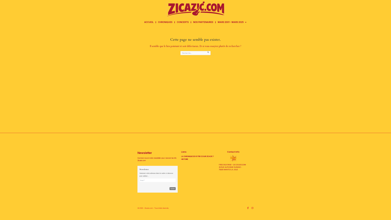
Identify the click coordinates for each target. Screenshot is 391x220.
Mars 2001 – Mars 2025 (231, 22)
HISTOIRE (184, 159)
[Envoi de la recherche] (208, 52)
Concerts (183, 22)
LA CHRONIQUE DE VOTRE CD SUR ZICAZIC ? (197, 156)
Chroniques (165, 22)
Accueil (149, 22)
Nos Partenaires (203, 22)
